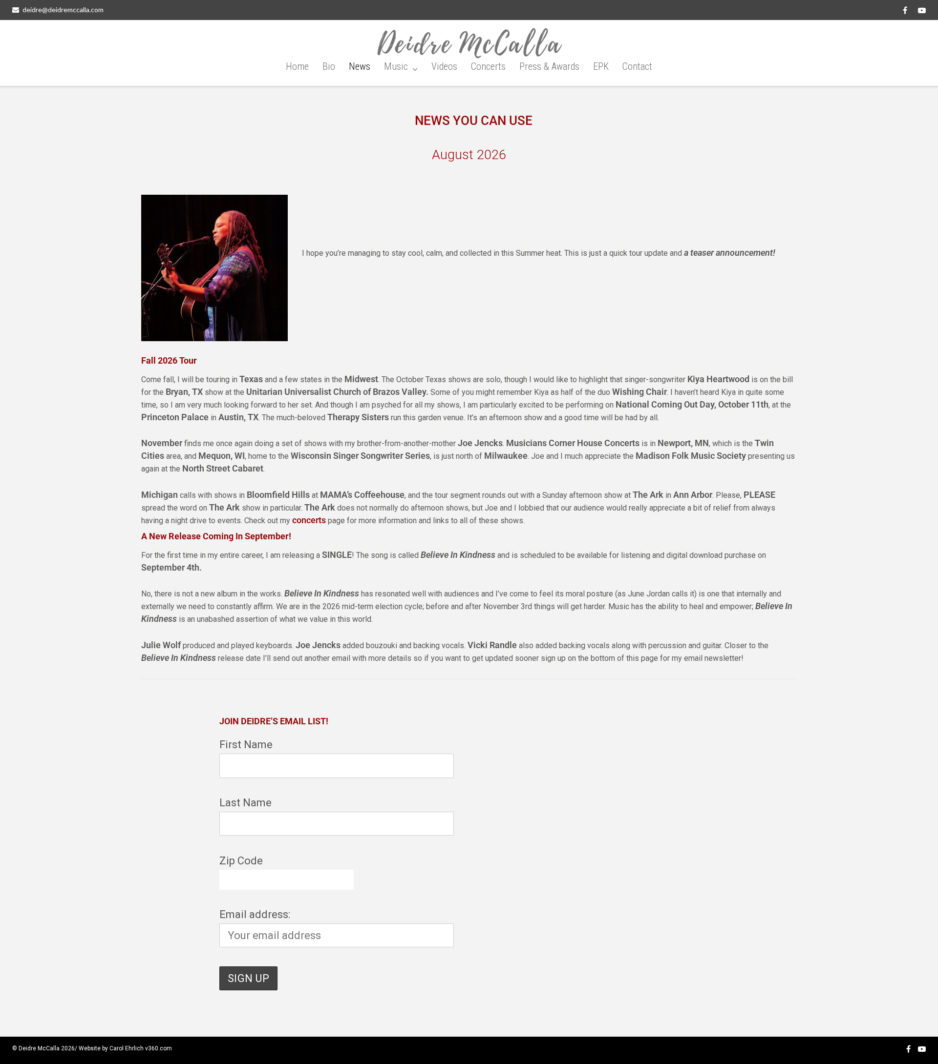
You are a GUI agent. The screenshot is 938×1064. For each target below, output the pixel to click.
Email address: (254, 914)
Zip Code (241, 861)
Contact (637, 66)
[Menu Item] (905, 10)
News (359, 66)
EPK (601, 66)
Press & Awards (549, 66)
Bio (328, 66)
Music (396, 66)
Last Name (245, 803)
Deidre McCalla (39, 1048)
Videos (444, 66)
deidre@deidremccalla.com (63, 9)
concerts (309, 520)
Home (297, 66)
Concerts (488, 66)
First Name (246, 744)
